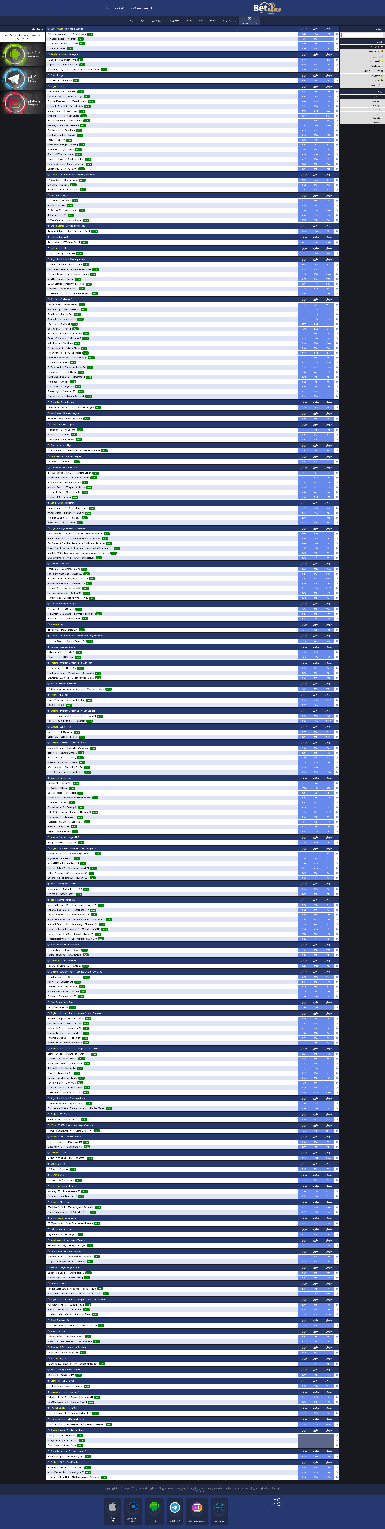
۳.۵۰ (316, 130)
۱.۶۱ (328, 101)
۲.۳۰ (328, 831)
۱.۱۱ (328, 788)
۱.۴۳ (304, 434)
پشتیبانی (142, 20)
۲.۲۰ (304, 1314)
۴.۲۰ (328, 43)
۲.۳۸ (304, 64)
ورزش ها (379, 41)
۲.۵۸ (304, 915)
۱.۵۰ (328, 929)
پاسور (201, 20)
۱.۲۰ (328, 492)
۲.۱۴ (304, 762)
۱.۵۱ (328, 201)
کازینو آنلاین (157, 20)
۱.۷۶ (304, 1191)
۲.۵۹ (328, 391)
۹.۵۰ (328, 508)
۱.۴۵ (304, 220)
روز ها (380, 91)
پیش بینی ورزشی (249, 22)
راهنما (130, 20)
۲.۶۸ (316, 284)
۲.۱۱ (328, 593)
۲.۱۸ (328, 1108)
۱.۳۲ (304, 705)
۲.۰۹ (328, 618)
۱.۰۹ (328, 783)
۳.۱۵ (316, 274)
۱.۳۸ (328, 652)
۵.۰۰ (304, 101)
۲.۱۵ (328, 149)
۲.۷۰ (328, 553)
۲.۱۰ (304, 919)
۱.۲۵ (328, 34)
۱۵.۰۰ (304, 783)
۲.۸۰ (304, 48)
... (304, 1435)
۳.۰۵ (316, 64)
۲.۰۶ (304, 863)
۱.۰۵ (304, 1424)
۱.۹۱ (304, 189)
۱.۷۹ (304, 905)
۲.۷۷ (304, 80)
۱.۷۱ (304, 854)
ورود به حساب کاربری (139, 8)
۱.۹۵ (304, 185)
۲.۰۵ (304, 164)
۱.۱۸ (304, 641)
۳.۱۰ (316, 145)
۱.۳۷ (304, 462)
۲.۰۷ (304, 569)
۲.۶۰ (328, 130)
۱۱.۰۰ (328, 309)
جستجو (379, 29)
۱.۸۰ (328, 1289)
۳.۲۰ (304, 69)
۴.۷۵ (304, 96)
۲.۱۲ (328, 69)
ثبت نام (117, 8)
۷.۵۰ (304, 34)
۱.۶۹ (328, 106)
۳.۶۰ (316, 43)
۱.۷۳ (304, 43)
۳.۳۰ (316, 48)
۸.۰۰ (328, 264)
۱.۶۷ (304, 609)
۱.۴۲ (328, 487)
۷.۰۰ (328, 329)
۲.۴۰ (304, 668)
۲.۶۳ (304, 159)
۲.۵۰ (328, 80)
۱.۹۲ (304, 689)
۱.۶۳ (304, 116)
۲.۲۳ (304, 362)
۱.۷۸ (304, 1119)
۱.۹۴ (304, 1169)
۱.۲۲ (304, 333)
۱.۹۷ (328, 614)
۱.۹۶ (304, 548)
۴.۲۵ (316, 353)
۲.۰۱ (304, 950)
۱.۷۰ (304, 39)
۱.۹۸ (304, 1142)
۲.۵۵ (328, 284)
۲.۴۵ (304, 130)
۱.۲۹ (304, 329)
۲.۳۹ (328, 140)
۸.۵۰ (316, 304)
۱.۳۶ (328, 430)
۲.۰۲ (328, 716)
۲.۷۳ (316, 269)
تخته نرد (188, 20)
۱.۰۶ (328, 1245)
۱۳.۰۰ (304, 1245)
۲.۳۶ (328, 753)
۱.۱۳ (304, 314)
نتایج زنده (213, 20)
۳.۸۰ (316, 39)
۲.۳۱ (328, 377)
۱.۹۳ (304, 522)
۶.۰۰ (316, 34)
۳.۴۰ (304, 154)
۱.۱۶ (304, 309)
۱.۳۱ (304, 253)
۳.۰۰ (316, 513)
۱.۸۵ (304, 382)
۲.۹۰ (328, 64)
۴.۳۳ (304, 106)
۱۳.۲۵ (328, 314)
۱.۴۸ (304, 60)
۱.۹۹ (328, 154)
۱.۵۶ (304, 574)
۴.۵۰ (328, 348)
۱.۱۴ (304, 319)
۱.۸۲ (304, 858)
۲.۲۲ (304, 1309)
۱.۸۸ (328, 215)
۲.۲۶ (328, 169)
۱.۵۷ (304, 231)
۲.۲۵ (304, 279)
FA (107, 8)
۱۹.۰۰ (304, 657)
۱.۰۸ (304, 304)
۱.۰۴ (328, 657)
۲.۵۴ (328, 159)
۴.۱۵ (304, 826)
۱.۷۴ (304, 1038)
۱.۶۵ (304, 205)
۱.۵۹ (328, 96)
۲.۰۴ (304, 1018)
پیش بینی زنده (229, 20)
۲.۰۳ (304, 439)
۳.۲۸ (316, 69)
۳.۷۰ (316, 189)
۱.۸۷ (328, 807)
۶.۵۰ (328, 220)
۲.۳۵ (328, 737)
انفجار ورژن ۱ (173, 20)
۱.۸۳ (328, 92)
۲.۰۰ (304, 748)
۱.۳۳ (304, 242)
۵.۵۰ (328, 60)
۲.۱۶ (304, 991)
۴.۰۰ (328, 39)
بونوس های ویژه (270, 1503)
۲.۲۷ (328, 48)
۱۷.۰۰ (328, 304)
